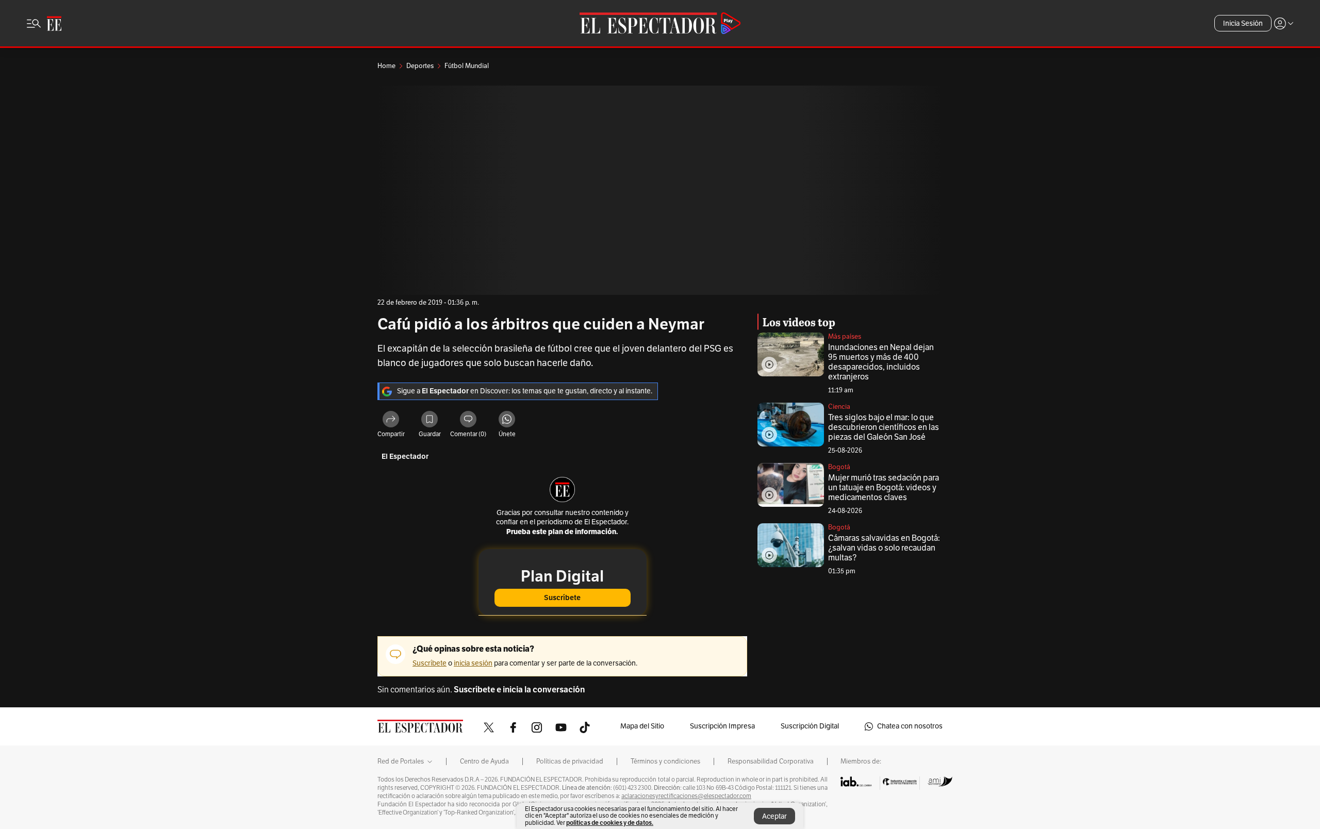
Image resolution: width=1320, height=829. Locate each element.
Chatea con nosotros (910, 726)
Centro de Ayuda (484, 761)
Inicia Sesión (1243, 23)
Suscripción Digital (810, 726)
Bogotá (839, 467)
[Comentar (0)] (468, 420)
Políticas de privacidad (569, 761)
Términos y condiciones (665, 761)
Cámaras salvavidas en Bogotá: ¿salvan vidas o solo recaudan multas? (884, 548)
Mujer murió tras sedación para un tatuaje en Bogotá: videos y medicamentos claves (883, 488)
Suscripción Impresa (722, 726)
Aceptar (774, 816)
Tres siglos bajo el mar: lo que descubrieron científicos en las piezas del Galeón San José (883, 427)
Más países (844, 337)
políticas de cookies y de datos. (609, 822)
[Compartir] (391, 420)
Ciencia (839, 407)
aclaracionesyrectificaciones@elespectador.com (686, 796)
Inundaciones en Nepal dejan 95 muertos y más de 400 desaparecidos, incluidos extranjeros (881, 362)
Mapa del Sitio (642, 726)
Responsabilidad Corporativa (771, 761)
